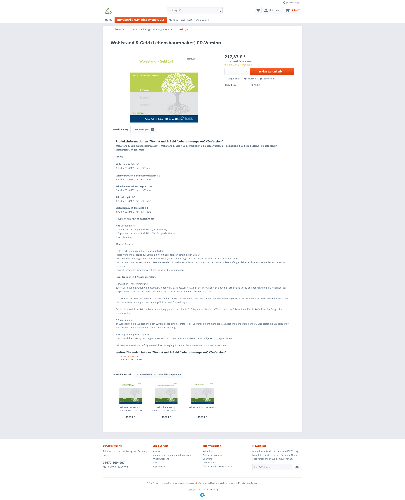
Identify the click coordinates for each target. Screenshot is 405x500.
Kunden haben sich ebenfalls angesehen (159, 374)
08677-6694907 (114, 463)
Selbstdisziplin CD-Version (202, 407)
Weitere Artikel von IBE (130, 359)
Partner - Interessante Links (217, 466)
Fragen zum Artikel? (128, 356)
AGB (155, 462)
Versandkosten (195, 482)
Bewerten (268, 78)
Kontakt (157, 451)
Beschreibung (120, 129)
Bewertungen (143, 129)
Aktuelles (207, 451)
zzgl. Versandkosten (243, 61)
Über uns (207, 458)
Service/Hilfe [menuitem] (292, 2)
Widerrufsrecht (161, 458)
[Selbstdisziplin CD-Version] (202, 393)
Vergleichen (233, 78)
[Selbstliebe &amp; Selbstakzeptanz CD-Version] (166, 393)
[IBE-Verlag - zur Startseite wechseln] (108, 11)
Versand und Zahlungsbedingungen (172, 454)
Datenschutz (209, 462)
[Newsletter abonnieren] (297, 467)
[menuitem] (195, 11)
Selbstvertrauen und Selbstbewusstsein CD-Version (130, 409)
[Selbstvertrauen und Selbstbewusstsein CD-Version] (130, 393)
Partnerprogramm (212, 454)
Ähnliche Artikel (122, 374)
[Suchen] (219, 10)
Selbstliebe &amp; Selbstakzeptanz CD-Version (166, 409)
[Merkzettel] (258, 10)
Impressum (159, 466)
